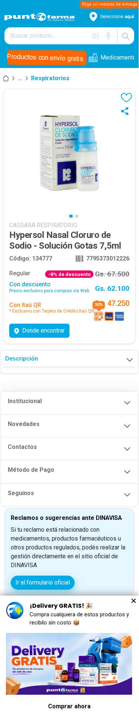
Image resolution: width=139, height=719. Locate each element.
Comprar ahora (69, 706)
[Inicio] (6, 78)
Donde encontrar (43, 330)
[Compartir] (126, 111)
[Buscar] (125, 36)
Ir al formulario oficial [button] (43, 582)
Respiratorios (50, 78)
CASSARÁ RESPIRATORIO (43, 225)
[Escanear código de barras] (95, 35)
